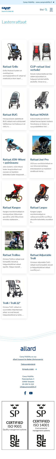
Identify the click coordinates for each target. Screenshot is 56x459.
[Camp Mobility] (6, 8)
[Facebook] (25, 393)
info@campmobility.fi (28, 387)
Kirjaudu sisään (28, 369)
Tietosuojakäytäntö (28, 364)
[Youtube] (30, 393)
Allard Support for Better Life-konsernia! (28, 359)
